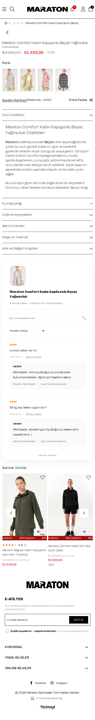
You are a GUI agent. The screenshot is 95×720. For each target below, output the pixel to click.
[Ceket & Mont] (22, 23)
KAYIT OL (79, 620)
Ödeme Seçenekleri (17, 214)
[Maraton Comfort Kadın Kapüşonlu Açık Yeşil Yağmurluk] (11, 79)
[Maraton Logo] (48, 584)
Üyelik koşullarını (20, 631)
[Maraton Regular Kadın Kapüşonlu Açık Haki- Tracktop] (24, 506)
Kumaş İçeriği (12, 203)
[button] (81, 100)
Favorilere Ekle (42, 478)
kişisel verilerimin (45, 631)
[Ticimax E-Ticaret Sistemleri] (47, 707)
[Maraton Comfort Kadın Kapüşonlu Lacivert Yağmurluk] (64, 79)
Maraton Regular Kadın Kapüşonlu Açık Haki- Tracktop (24, 552)
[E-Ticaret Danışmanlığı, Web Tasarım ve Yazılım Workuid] (47, 698)
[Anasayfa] (9, 23)
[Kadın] (14, 23)
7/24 (51, 565)
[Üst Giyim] (18, 23)
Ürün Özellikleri (13, 115)
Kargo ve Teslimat (15, 237)
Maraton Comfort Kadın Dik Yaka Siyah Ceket (69, 548)
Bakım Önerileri (13, 226)
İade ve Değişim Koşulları (20, 248)
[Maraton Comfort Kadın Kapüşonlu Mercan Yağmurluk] (46, 79)
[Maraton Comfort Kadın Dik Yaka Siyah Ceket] (70, 506)
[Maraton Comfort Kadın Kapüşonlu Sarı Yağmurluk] (29, 79)
